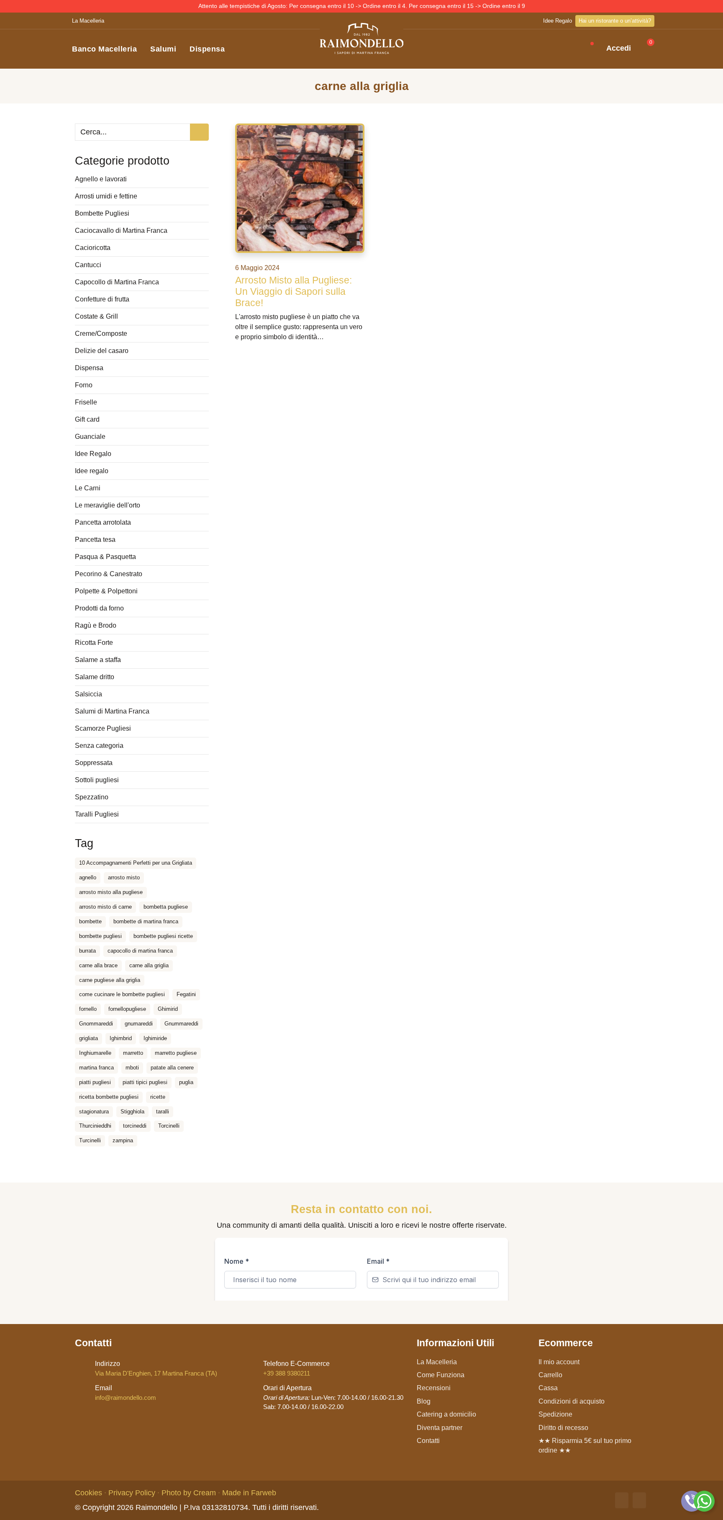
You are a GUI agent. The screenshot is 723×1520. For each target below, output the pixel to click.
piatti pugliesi (95, 1082)
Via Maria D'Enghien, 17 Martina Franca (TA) (156, 1368)
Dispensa (207, 49)
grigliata (88, 1038)
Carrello (550, 1374)
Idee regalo (91, 470)
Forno (83, 385)
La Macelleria (88, 21)
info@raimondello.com (125, 1392)
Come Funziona (440, 1374)
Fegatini (186, 994)
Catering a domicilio (446, 1414)
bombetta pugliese (166, 907)
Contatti (428, 1440)
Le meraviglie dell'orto (107, 505)
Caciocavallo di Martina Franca (121, 230)
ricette (157, 1097)
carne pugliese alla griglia (109, 980)
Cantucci (88, 264)
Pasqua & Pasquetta (105, 556)
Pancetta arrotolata (103, 522)
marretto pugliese (176, 1053)
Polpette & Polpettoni (106, 591)
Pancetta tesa (95, 539)
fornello (88, 1009)
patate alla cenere (172, 1067)
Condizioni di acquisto (571, 1401)
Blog (424, 1401)
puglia (186, 1082)
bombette (90, 921)
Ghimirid (168, 1009)
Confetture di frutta (102, 299)
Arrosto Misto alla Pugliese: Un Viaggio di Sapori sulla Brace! (293, 291)
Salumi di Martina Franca (112, 711)
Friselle (86, 402)
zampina (123, 1140)
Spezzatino (91, 797)
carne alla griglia (149, 965)
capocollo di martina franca (140, 951)
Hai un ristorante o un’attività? (615, 21)
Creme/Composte (101, 333)
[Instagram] (639, 1500)
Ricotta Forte (94, 642)
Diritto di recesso (563, 1427)
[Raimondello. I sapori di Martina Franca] (361, 38)
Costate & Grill (96, 316)
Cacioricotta (92, 247)
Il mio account (558, 1361)
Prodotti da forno (99, 608)
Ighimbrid (121, 1038)
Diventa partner (439, 1427)
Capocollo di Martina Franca (117, 282)
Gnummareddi (181, 1023)
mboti (132, 1067)
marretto (133, 1053)
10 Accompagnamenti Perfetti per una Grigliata (135, 863)
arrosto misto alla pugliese (111, 892)
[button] (579, 49)
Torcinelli (168, 1126)
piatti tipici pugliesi (145, 1082)
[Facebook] (621, 1500)
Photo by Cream (189, 1493)
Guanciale (90, 436)
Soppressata (94, 762)
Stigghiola (132, 1111)
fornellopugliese (127, 1009)
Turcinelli (90, 1140)
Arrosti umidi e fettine (106, 196)
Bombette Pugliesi (102, 213)
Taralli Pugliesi (97, 814)
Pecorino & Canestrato (108, 573)
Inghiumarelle (95, 1053)
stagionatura (94, 1111)
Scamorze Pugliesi (103, 728)
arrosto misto (124, 877)
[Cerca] (199, 132)
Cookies (88, 1493)
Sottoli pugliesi (97, 779)
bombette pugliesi (100, 936)
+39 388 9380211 (296, 1368)
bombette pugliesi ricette (163, 936)
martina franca (96, 1067)
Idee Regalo (557, 21)
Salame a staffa (98, 659)
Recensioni (434, 1387)
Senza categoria (99, 745)
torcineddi (134, 1126)
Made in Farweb (249, 1493)
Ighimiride (155, 1038)
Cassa (548, 1387)
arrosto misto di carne (105, 907)
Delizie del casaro (101, 350)
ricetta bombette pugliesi (108, 1097)
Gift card (87, 419)
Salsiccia (88, 694)
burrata (87, 951)
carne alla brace (98, 965)
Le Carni (87, 488)
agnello (87, 877)
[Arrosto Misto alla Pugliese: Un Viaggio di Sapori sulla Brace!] (299, 188)
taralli (162, 1111)
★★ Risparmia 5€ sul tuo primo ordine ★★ (584, 1445)
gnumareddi (139, 1023)
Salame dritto (94, 676)
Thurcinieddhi (95, 1126)
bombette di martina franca (145, 921)
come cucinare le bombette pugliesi (122, 994)
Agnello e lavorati (101, 179)
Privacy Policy (131, 1493)
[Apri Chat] (692, 1501)
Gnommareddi (96, 1023)
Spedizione (555, 1414)
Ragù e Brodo (95, 625)
